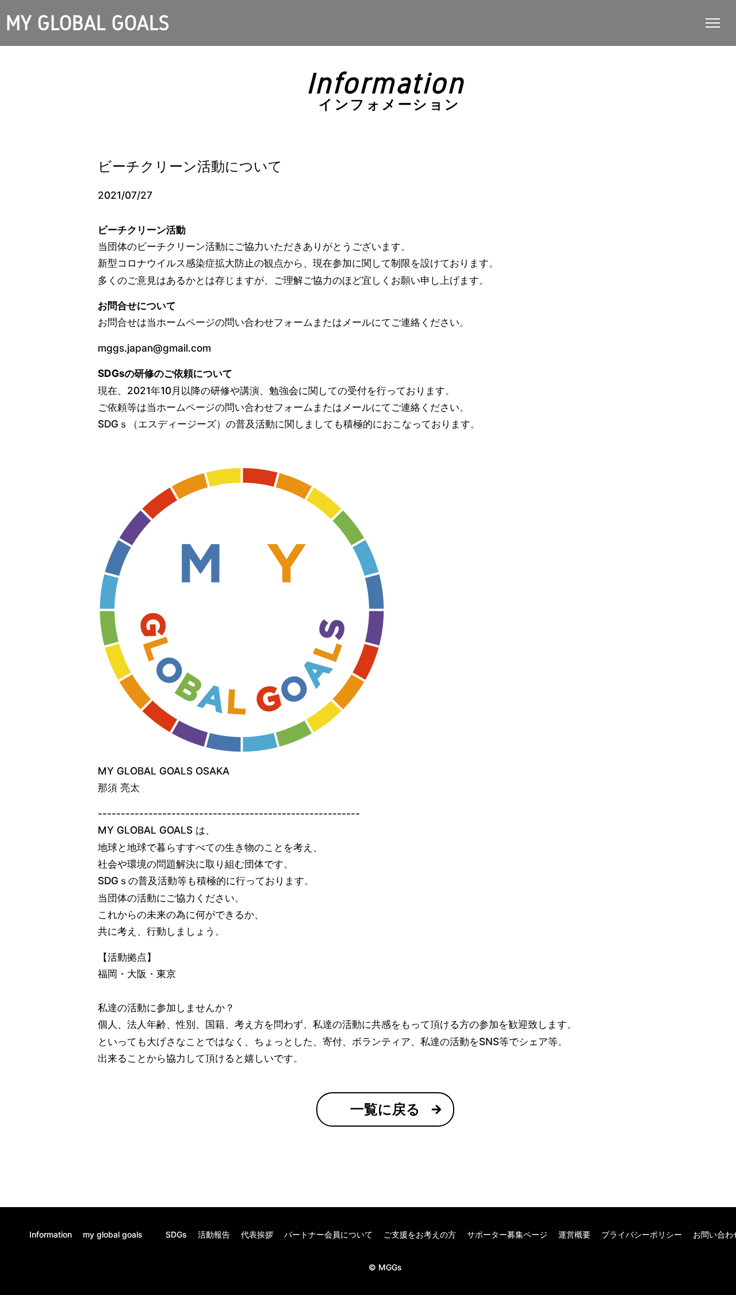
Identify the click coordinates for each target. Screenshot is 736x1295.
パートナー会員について (328, 1234)
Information (50, 1234)
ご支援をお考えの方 (420, 1234)
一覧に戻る (385, 1109)
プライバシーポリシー (641, 1234)
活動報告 (214, 1234)
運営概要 (574, 1234)
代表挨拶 (257, 1234)
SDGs (176, 1234)
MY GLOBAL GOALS (87, 22)
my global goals (113, 1234)
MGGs (390, 1267)
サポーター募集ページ (507, 1234)
